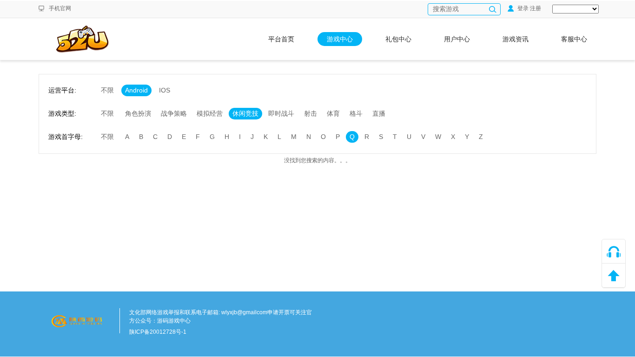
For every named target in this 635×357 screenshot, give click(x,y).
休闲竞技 (245, 113)
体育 (333, 113)
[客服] (613, 251)
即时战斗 (281, 113)
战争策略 (174, 113)
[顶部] (613, 276)
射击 (310, 113)
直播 (378, 113)
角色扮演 (138, 113)
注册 (535, 8)
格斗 (356, 113)
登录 (522, 8)
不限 (107, 90)
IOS (164, 90)
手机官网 (60, 8)
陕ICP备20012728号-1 (157, 332)
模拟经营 (210, 113)
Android (136, 90)
